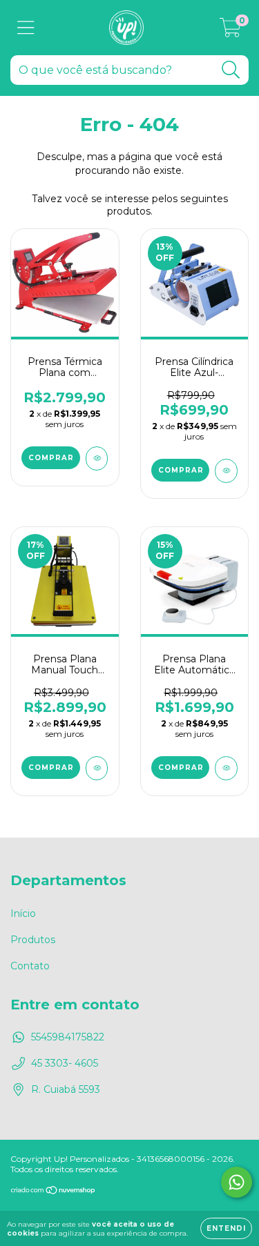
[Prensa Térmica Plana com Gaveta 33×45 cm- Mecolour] (97, 458)
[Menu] (25, 28)
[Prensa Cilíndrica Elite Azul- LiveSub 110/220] (226, 471)
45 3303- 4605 (64, 1063)
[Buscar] (231, 70)
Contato (30, 966)
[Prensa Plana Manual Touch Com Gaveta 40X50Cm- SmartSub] (97, 768)
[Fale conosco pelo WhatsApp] (236, 1182)
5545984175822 (67, 1037)
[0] (230, 31)
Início (23, 913)
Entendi (226, 1228)
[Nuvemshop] (53, 1192)
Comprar (51, 457)
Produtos (32, 939)
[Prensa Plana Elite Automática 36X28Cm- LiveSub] (226, 768)
